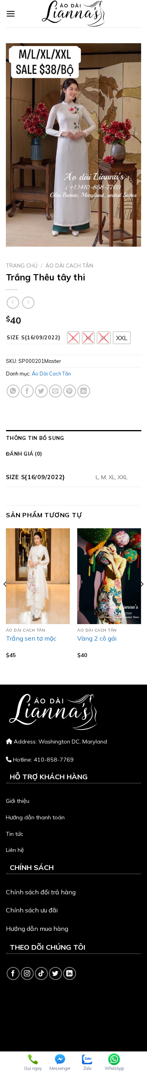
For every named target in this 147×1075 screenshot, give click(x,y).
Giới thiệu (17, 800)
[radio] (73, 338)
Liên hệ (15, 849)
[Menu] (10, 13)
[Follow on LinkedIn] (69, 973)
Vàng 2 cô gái (96, 638)
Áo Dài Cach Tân (69, 265)
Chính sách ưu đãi (32, 910)
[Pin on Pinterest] (69, 391)
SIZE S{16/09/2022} (34, 338)
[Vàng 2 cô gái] (109, 576)
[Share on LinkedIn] (83, 391)
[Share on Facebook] (27, 391)
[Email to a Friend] (55, 391)
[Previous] (5, 599)
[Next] (141, 599)
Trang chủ (22, 265)
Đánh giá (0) (24, 454)
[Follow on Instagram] (27, 973)
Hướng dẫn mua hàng (37, 928)
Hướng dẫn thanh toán (35, 817)
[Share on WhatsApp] (13, 391)
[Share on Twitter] (41, 391)
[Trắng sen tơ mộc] (38, 576)
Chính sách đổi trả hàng (41, 892)
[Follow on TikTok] (41, 973)
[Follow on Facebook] (13, 973)
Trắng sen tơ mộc (31, 638)
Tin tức (14, 833)
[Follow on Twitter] (55, 973)
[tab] (73, 438)
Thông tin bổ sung (35, 438)
